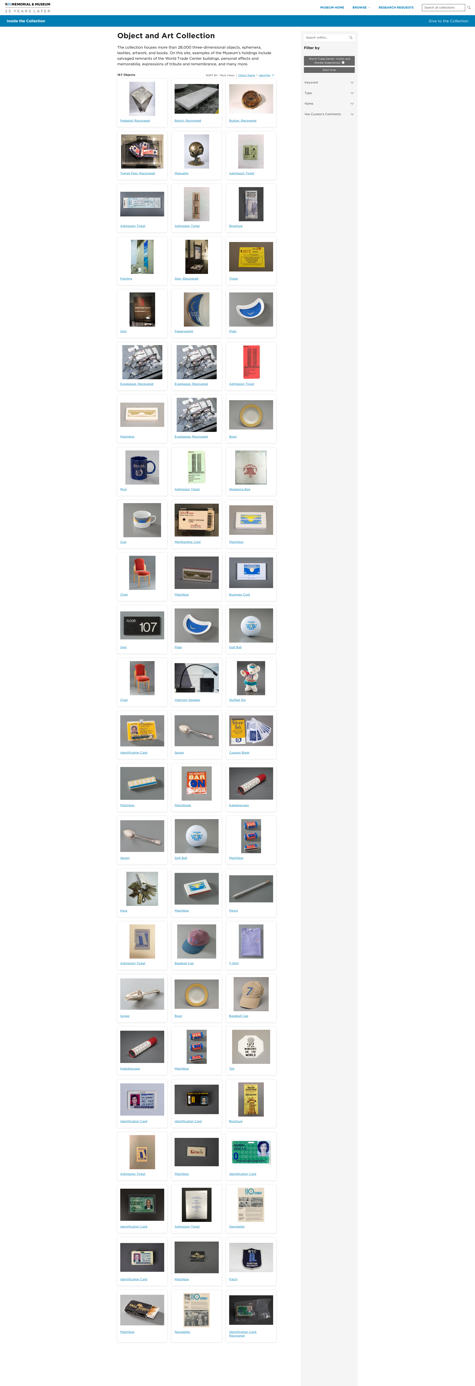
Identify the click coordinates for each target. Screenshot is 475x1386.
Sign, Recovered (186, 278)
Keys (123, 910)
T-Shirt (234, 963)
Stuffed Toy (237, 700)
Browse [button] (360, 7)
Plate (232, 331)
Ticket (233, 278)
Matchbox (127, 436)
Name (309, 103)
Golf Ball (235, 647)
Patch (233, 1279)
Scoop (125, 1016)
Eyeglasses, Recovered (136, 384)
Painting (126, 278)
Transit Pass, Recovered (137, 173)
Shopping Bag (239, 489)
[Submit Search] (469, 7)
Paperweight (184, 331)
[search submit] (351, 37)
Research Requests (396, 7)
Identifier (265, 75)
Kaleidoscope (239, 805)
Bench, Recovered (188, 120)
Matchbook (183, 805)
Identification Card (133, 752)
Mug (123, 489)
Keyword (311, 82)
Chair (124, 594)
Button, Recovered (242, 120)
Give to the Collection (448, 21)
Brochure (236, 226)
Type (308, 93)
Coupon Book (239, 752)
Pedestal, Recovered (135, 120)
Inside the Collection (26, 21)
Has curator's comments (323, 114)
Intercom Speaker (187, 700)
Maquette (181, 173)
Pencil (233, 910)
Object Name (246, 75)
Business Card (239, 594)
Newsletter (237, 1226)
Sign (123, 331)
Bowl (233, 436)
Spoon (179, 752)
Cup (123, 542)
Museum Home (332, 7)
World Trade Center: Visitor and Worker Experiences (329, 60)
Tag (231, 1068)
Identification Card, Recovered (243, 1333)
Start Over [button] (329, 69)
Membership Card (188, 542)
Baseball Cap (184, 963)
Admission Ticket (241, 173)
